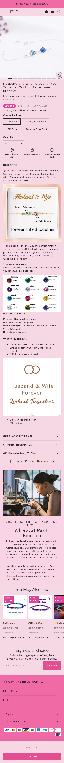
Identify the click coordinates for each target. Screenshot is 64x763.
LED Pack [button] (12, 129)
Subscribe (52, 665)
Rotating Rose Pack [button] (36, 129)
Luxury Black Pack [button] (35, 121)
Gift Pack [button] (12, 121)
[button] (5, 11)
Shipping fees (10, 110)
